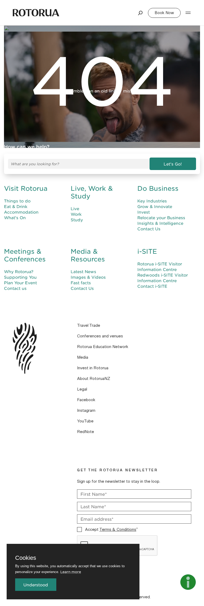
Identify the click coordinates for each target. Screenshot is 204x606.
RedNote (85, 432)
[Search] (140, 13)
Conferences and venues (100, 336)
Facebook (86, 400)
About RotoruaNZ (93, 378)
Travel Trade (88, 325)
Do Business (157, 188)
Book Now (164, 13)
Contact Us (148, 228)
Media (82, 357)
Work (76, 214)
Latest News (83, 271)
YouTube (85, 421)
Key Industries (152, 200)
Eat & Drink (15, 206)
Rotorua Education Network (102, 347)
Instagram (86, 410)
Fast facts (81, 282)
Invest (143, 211)
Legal (82, 389)
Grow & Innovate (154, 206)
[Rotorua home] (36, 12)
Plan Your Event (20, 282)
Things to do (17, 200)
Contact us (15, 288)
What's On (15, 217)
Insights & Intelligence (160, 223)
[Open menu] (188, 13)
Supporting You (20, 276)
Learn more (70, 571)
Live (75, 208)
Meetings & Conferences (25, 255)
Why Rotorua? (18, 271)
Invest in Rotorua (92, 368)
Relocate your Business (161, 217)
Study (77, 219)
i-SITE (147, 251)
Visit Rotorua (26, 188)
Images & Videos (88, 276)
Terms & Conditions (117, 529)
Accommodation (21, 211)
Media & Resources (88, 255)
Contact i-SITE (152, 286)
